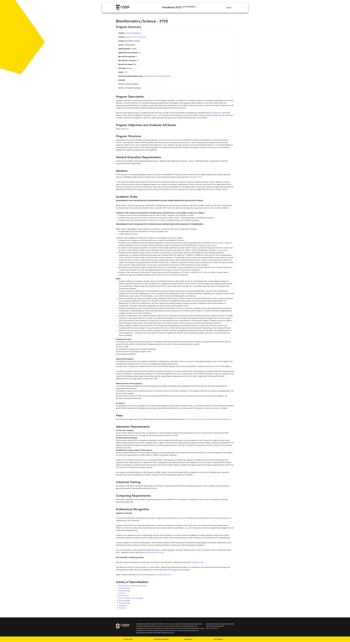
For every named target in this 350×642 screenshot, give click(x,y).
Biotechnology (124, 591)
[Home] (123, 7)
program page (210, 245)
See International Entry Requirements (157, 76)
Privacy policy (128, 639)
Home (228, 8)
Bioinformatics (124, 588)
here (148, 567)
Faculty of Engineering (133, 33)
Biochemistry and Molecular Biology (133, 586)
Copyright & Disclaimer (161, 639)
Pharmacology (124, 603)
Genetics (122, 593)
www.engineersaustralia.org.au (152, 552)
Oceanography (124, 600)
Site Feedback (218, 639)
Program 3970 (157, 115)
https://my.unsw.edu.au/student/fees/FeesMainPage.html (208, 419)
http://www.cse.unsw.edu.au (135, 37)
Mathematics (124, 595)
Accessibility (188, 639)
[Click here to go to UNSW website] (123, 626)
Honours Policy (196, 177)
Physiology (123, 605)
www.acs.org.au (198, 562)
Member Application (164, 574)
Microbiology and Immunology (131, 598)
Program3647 (216, 113)
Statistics (122, 608)
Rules (127, 129)
